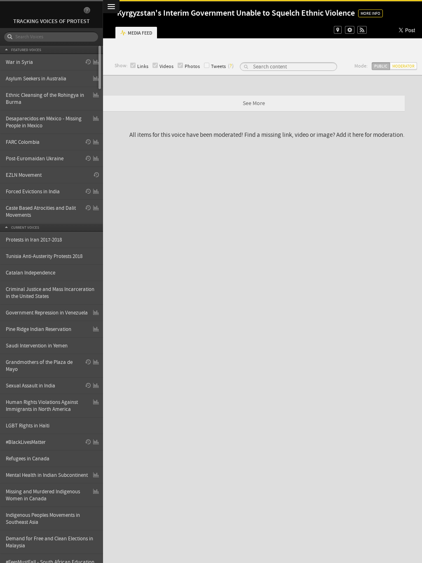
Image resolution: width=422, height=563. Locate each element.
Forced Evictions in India (33, 191)
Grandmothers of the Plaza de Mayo (39, 366)
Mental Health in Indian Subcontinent (47, 475)
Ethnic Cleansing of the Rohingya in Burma (45, 99)
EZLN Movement (24, 175)
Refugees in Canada (27, 458)
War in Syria (19, 62)
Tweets (218, 66)
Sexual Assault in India (30, 385)
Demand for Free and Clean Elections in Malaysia (49, 542)
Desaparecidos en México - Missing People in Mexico (44, 122)
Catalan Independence (30, 273)
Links (142, 66)
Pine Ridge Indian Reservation (38, 329)
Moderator (403, 66)
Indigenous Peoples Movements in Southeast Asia (43, 518)
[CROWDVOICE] (47, 10)
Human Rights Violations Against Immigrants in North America (42, 406)
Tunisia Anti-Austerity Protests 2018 (44, 256)
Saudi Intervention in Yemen (37, 345)
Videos (166, 66)
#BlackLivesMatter (26, 442)
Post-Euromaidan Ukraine (34, 158)
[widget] (349, 30)
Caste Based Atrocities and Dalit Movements (41, 211)
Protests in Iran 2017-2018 (34, 240)
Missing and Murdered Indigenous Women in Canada (43, 495)
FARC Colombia (23, 142)
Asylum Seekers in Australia (36, 78)
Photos (192, 66)
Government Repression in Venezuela (47, 313)
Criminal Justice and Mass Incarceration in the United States (50, 293)
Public (380, 66)
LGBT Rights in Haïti (27, 425)
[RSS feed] (362, 30)
